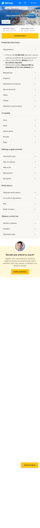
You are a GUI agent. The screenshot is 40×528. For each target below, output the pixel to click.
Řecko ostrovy (15, 8)
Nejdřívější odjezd (8, 28)
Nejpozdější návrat (27, 28)
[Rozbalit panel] (35, 73)
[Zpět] (3, 8)
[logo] (7, 2)
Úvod (8, 8)
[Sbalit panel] (35, 50)
